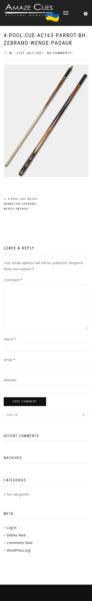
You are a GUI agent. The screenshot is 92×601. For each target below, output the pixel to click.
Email (9, 359)
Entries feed (16, 535)
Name (10, 339)
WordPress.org (18, 550)
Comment (13, 280)
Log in (11, 527)
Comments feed (19, 542)
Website (10, 380)
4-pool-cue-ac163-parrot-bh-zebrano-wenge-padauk (21, 203)
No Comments (59, 53)
